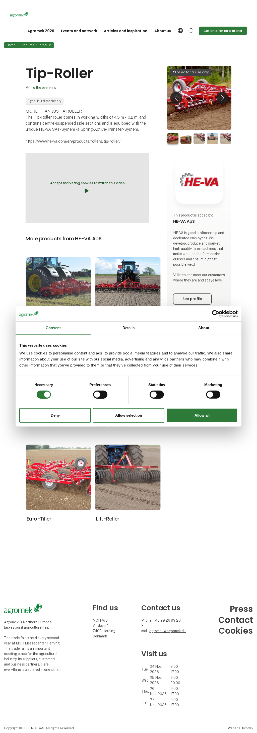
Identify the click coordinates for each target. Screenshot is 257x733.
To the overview (43, 88)
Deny (55, 415)
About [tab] (203, 328)
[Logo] (30, 14)
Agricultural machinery (44, 101)
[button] (176, 98)
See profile (192, 298)
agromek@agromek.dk (167, 631)
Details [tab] (128, 328)
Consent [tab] (53, 328)
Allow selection (128, 415)
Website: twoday (240, 728)
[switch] (100, 395)
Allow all (202, 415)
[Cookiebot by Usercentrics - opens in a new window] (216, 314)
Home (11, 45)
